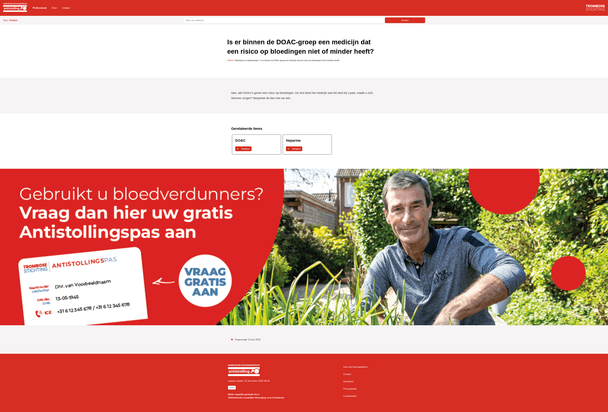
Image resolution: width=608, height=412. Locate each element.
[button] (39, 7)
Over (54, 7)
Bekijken (246, 149)
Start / (10, 20)
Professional (40, 7)
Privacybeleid (350, 388)
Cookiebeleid (349, 396)
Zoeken (405, 20)
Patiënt (230, 60)
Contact (66, 7)
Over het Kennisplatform (355, 367)
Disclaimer (348, 381)
